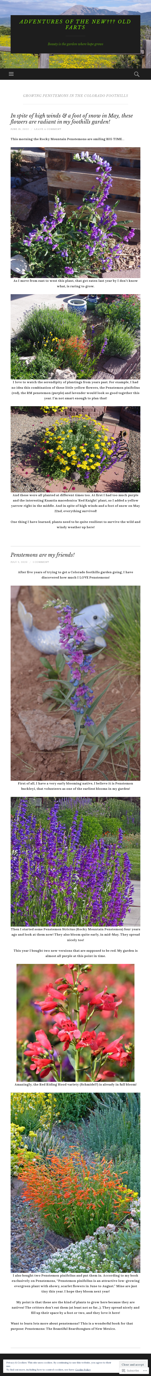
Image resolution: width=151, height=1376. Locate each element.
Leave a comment (47, 129)
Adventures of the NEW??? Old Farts (75, 24)
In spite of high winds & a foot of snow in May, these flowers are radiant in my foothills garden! (72, 119)
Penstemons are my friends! (43, 555)
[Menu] (11, 74)
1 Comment (41, 561)
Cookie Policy (83, 1369)
